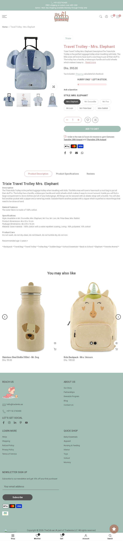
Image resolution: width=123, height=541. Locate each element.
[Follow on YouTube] (26, 423)
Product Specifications (67, 174)
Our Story (68, 388)
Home (5, 27)
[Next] (118, 316)
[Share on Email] (76, 153)
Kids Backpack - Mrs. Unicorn (78, 357)
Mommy (67, 462)
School (67, 458)
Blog (66, 401)
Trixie (68, 38)
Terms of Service (9, 454)
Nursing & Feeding (72, 445)
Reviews (91, 174)
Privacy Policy (8, 450)
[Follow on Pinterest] (20, 423)
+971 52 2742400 (14, 411)
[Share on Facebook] (65, 153)
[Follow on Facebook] (3, 423)
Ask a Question (70, 90)
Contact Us (68, 405)
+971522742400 (60, 3)
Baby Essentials (70, 437)
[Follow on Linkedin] (15, 423)
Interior (67, 450)
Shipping (79, 74)
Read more (91, 62)
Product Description (38, 174)
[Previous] (4, 316)
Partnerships (69, 392)
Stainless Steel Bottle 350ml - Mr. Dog (20, 357)
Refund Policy (8, 445)
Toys (66, 454)
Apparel (67, 441)
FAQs (4, 437)
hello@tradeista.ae (15, 404)
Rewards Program (71, 396)
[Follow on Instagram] (9, 423)
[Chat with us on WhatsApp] (10, 530)
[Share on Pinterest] (70, 153)
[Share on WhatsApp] (82, 153)
